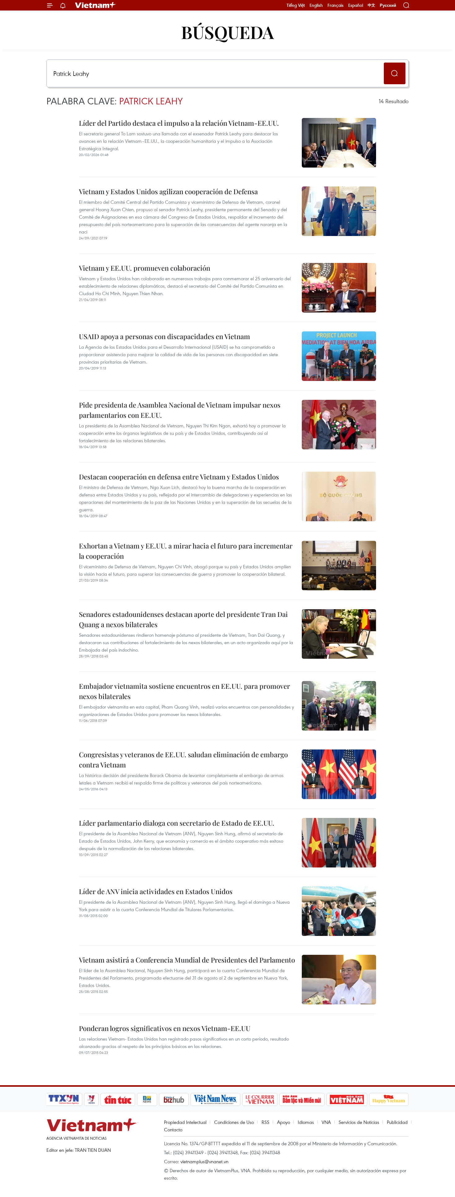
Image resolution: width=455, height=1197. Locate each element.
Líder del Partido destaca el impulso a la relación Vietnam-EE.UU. (179, 123)
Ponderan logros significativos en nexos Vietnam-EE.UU (164, 1028)
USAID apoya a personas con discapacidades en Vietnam (164, 336)
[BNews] (147, 1099)
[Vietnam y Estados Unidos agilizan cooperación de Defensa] (339, 211)
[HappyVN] (389, 1099)
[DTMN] (301, 1099)
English (316, 5)
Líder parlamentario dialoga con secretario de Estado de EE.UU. (176, 823)
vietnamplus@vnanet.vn (204, 1161)
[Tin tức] (118, 1099)
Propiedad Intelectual (185, 1122)
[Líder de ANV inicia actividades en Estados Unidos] (339, 911)
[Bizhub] (173, 1099)
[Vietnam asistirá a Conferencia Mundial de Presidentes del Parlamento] (339, 979)
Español (355, 5)
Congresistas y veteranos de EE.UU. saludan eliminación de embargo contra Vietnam (183, 759)
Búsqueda (227, 31)
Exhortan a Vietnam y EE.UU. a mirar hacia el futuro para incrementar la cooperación (185, 551)
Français (335, 5)
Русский (388, 5)
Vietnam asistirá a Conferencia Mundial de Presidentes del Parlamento (187, 959)
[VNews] (91, 1099)
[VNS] (215, 1099)
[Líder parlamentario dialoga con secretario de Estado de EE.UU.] (339, 842)
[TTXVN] (63, 1099)
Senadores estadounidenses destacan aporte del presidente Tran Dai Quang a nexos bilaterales (183, 619)
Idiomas (306, 1122)
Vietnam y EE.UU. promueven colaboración (144, 268)
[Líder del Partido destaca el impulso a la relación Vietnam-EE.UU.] (339, 143)
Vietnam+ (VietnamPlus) (95, 5)
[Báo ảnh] (346, 1099)
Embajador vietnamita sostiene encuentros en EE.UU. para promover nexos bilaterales (184, 691)
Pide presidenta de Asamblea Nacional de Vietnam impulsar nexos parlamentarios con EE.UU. (179, 410)
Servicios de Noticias (359, 1122)
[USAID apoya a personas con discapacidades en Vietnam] (339, 356)
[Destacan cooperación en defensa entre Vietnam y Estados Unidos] (339, 496)
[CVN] (259, 1099)
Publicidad (397, 1122)
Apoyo (283, 1122)
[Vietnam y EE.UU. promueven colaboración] (339, 287)
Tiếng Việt (296, 5)
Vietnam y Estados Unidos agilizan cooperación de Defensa (168, 191)
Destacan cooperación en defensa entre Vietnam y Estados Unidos (179, 476)
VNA (326, 1122)
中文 (371, 5)
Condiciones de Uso (234, 1122)
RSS (265, 1122)
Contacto (173, 1129)
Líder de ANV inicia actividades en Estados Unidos (155, 891)
